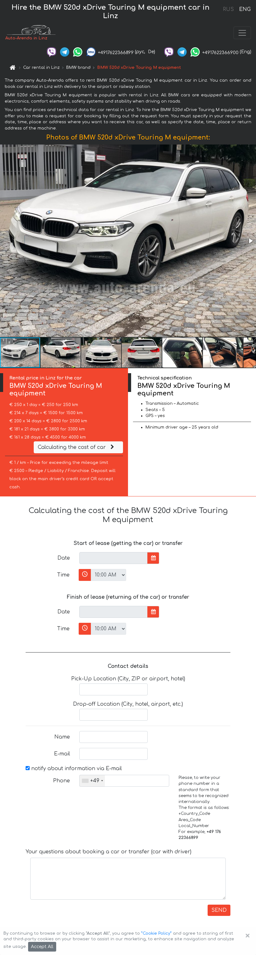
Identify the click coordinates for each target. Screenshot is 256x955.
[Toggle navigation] (242, 33)
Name (62, 737)
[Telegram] (65, 51)
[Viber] (51, 51)
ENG (244, 9)
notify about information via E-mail (76, 768)
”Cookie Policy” (156, 933)
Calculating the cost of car (72, 447)
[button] (250, 241)
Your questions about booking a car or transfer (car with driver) (108, 852)
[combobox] (92, 780)
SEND (219, 910)
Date (63, 558)
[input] (113, 558)
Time (63, 575)
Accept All (42, 946)
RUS (228, 9)
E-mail (62, 754)
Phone (61, 781)
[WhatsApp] (78, 51)
